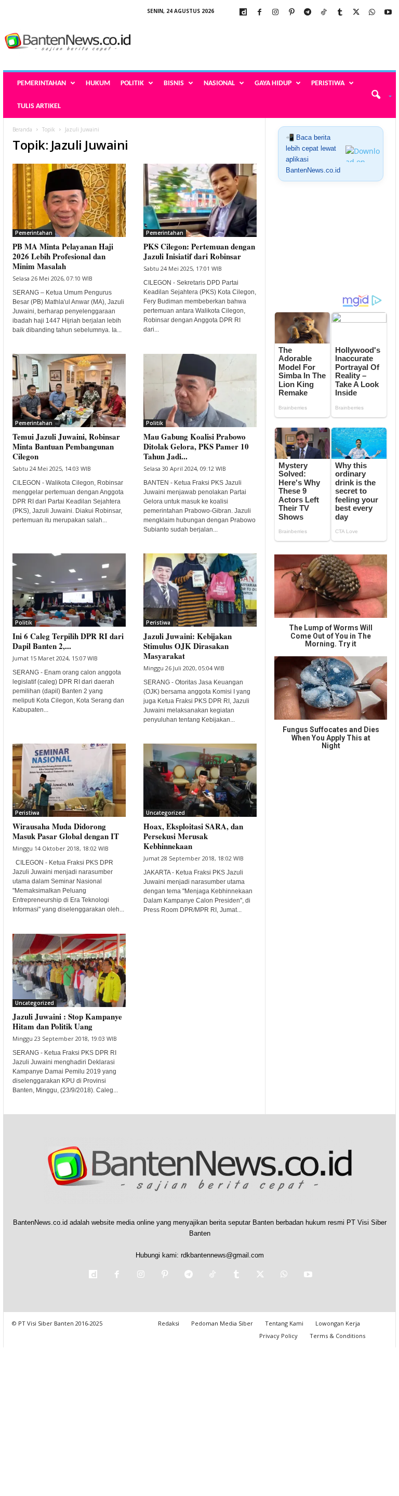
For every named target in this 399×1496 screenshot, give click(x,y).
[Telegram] (307, 12)
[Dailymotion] (243, 12)
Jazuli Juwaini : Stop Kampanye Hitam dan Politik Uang (67, 1021)
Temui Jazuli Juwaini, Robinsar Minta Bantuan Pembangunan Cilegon (66, 446)
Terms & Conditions (337, 1336)
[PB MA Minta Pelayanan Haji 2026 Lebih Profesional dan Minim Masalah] (69, 200)
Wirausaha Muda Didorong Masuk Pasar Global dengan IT (65, 831)
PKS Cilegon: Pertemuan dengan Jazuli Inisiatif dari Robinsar (199, 251)
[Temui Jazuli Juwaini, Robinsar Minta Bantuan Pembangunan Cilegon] (69, 390)
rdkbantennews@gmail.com (222, 1255)
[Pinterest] (291, 12)
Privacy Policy (278, 1336)
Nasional (219, 83)
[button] (378, 95)
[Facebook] (259, 12)
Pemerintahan (41, 83)
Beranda (22, 129)
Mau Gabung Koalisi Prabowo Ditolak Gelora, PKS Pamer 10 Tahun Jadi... (196, 446)
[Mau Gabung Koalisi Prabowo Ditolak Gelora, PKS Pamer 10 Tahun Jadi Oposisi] (200, 390)
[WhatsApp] (372, 12)
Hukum (98, 83)
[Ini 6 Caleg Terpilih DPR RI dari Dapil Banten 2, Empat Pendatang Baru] (69, 590)
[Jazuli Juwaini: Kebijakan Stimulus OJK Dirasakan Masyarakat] (200, 590)
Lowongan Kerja (337, 1323)
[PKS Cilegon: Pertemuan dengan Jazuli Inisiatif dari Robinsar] (200, 200)
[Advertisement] (263, 42)
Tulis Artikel (39, 106)
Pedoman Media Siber (222, 1323)
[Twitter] (356, 12)
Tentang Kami (284, 1323)
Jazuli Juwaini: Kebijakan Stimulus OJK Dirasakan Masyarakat (187, 645)
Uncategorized (165, 812)
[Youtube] (388, 12)
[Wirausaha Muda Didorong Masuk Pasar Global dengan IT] (69, 780)
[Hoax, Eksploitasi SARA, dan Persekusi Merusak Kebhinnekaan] (200, 780)
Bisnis (174, 83)
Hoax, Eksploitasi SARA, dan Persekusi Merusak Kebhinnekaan (193, 836)
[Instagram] (275, 12)
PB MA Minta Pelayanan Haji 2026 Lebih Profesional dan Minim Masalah (62, 256)
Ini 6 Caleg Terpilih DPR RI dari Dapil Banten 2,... (68, 641)
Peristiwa (327, 83)
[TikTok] (323, 12)
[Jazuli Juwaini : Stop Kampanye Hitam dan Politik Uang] (69, 970)
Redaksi (168, 1323)
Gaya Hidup (273, 83)
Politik (132, 83)
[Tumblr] (340, 12)
